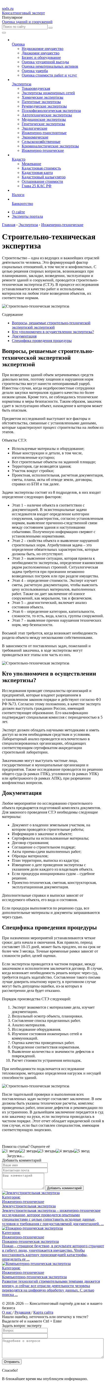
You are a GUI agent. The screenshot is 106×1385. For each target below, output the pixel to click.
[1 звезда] (10, 1151)
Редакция (23, 1312)
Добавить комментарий (64, 1188)
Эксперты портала (27, 216)
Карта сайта (43, 1312)
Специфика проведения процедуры (42, 341)
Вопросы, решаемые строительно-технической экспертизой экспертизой (51, 325)
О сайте (18, 212)
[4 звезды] (65, 1151)
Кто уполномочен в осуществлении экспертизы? (53, 332)
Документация (24, 336)
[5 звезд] (81, 1151)
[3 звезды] (46, 1151)
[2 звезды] (28, 1151)
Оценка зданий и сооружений (27, 22)
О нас (7, 1312)
